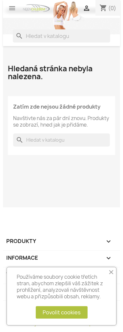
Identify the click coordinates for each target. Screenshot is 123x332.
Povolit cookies (62, 312)
